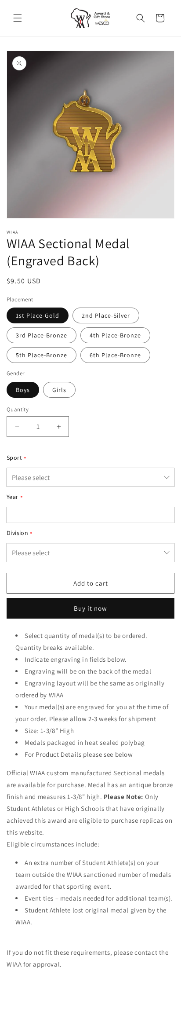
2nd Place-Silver (106, 315)
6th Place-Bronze (115, 355)
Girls (59, 390)
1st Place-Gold (37, 315)
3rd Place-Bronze (41, 335)
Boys (23, 390)
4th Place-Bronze (115, 335)
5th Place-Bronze (41, 355)
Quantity (18, 409)
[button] (17, 18)
